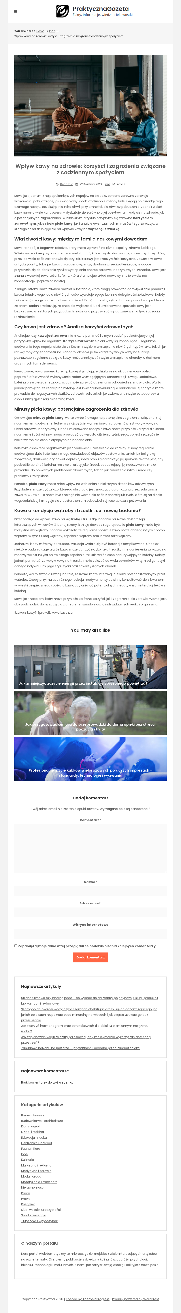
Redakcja (66, 184)
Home (40, 31)
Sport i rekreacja (33, 1215)
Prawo (25, 1199)
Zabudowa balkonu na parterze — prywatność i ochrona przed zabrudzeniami (80, 1048)
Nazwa (90, 882)
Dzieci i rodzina (32, 1132)
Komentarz (90, 820)
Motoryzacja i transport (39, 1182)
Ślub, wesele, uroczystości (41, 1210)
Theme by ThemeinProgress (87, 1299)
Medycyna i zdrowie (36, 1171)
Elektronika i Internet (36, 1143)
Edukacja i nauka (34, 1137)
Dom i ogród (30, 1126)
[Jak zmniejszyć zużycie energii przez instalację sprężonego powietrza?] (90, 667)
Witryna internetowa (90, 924)
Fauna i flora (30, 1148)
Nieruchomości (32, 1187)
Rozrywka (28, 1204)
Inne (52, 31)
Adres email (90, 903)
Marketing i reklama (36, 1165)
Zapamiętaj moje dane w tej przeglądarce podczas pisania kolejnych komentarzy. (87, 946)
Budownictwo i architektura (42, 1121)
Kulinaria (27, 1159)
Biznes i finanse (33, 1115)
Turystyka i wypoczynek (39, 1221)
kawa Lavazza (62, 612)
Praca (25, 1193)
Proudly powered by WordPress (135, 1299)
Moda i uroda (31, 1176)
